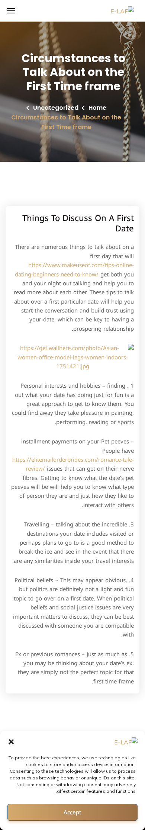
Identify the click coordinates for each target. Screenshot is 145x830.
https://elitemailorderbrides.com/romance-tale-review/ (73, 464)
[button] (11, 742)
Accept (72, 812)
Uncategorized (55, 107)
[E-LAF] (122, 11)
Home (97, 107)
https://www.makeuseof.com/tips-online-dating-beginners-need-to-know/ (74, 269)
